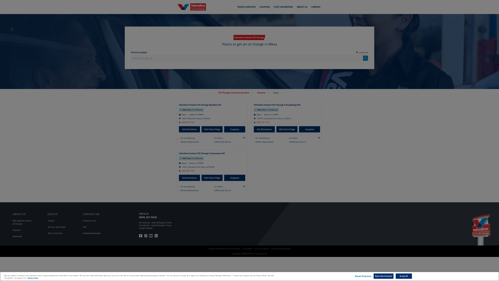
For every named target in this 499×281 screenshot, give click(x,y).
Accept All (404, 276)
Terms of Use (33, 278)
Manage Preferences (363, 276)
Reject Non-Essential (383, 276)
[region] (249, 276)
